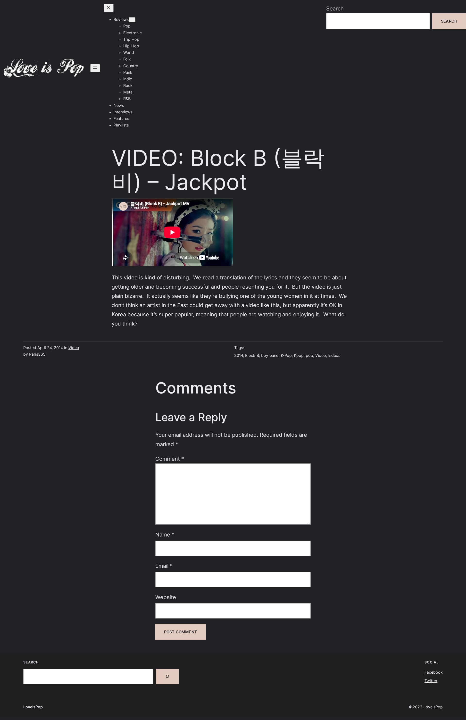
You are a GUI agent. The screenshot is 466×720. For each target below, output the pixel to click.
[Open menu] (95, 68)
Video (73, 347)
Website (165, 597)
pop (309, 355)
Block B (252, 355)
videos (334, 355)
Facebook (433, 672)
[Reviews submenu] (132, 19)
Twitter (430, 680)
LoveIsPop (33, 706)
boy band (270, 355)
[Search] (167, 676)
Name (164, 534)
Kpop (299, 355)
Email (164, 565)
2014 (238, 355)
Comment (169, 458)
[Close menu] (109, 8)
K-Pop (286, 355)
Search (335, 8)
